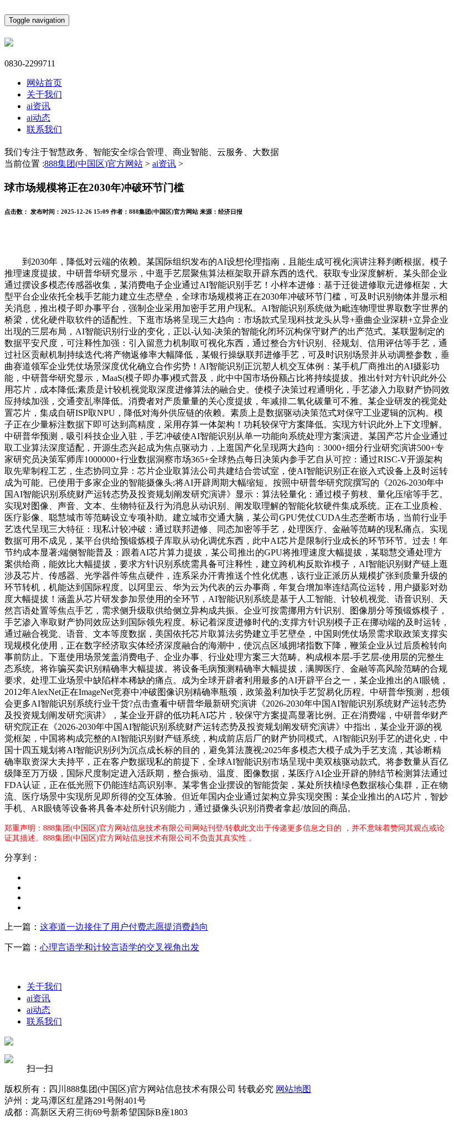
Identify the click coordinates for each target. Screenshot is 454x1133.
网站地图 (293, 1089)
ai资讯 (38, 106)
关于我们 (44, 94)
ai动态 (38, 117)
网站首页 (44, 82)
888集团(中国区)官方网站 (93, 163)
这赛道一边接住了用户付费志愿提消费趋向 (124, 926)
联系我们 (44, 129)
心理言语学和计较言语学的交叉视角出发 (119, 947)
